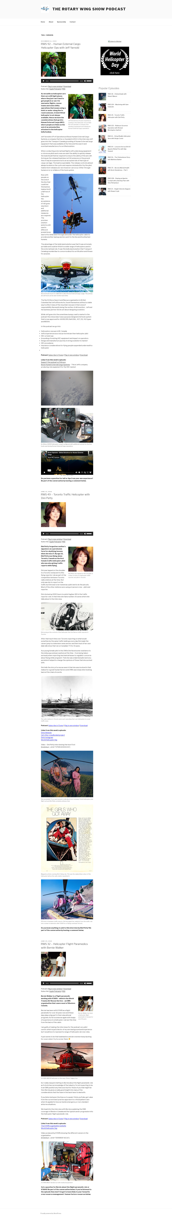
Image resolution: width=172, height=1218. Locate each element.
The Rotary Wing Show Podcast (89, 9)
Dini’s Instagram (47, 737)
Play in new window (55, 86)
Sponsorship (61, 22)
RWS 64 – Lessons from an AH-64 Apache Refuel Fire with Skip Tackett (119, 149)
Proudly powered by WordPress (50, 1213)
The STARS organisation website (53, 1126)
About (51, 22)
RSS (63, 89)
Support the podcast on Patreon (53, 362)
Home (43, 22)
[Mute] (85, 81)
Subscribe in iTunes (55, 355)
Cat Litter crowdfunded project (53, 735)
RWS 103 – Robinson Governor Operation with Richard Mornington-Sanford (118, 128)
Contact (73, 22)
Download (67, 86)
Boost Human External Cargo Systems (55, 365)
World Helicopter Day (49, 740)
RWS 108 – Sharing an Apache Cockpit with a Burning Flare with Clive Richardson (118, 180)
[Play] (44, 81)
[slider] (89, 81)
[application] (67, 81)
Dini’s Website (46, 733)
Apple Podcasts (55, 89)
